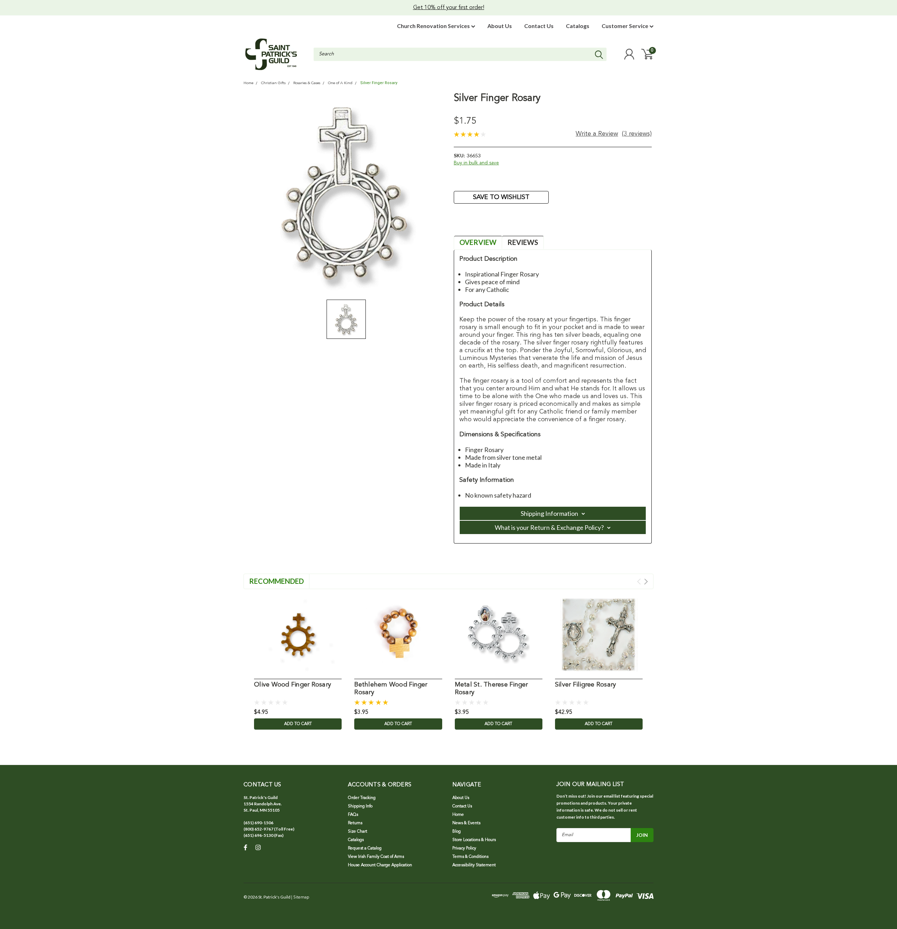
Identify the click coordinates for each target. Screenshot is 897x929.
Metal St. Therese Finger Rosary (491, 689)
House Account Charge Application (380, 865)
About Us (499, 25)
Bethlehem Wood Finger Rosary (390, 689)
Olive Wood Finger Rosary (292, 685)
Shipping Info (360, 806)
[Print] (481, 223)
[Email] (470, 223)
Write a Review (597, 134)
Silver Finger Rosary (378, 83)
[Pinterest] (504, 223)
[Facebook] (458, 223)
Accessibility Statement (474, 865)
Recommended (276, 581)
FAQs (353, 815)
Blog (456, 831)
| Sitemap (300, 897)
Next (646, 581)
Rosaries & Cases (306, 83)
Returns (355, 823)
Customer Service (625, 25)
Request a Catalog (365, 848)
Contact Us (539, 25)
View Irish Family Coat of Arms (376, 857)
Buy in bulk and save (476, 162)
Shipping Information (549, 513)
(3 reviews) (637, 134)
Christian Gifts (273, 83)
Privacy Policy (464, 848)
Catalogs (577, 25)
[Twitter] (493, 223)
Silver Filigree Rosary (585, 685)
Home (248, 83)
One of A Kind (340, 83)
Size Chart (357, 831)
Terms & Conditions (470, 857)
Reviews (522, 242)
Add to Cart (298, 724)
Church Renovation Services (434, 25)
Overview (478, 242)
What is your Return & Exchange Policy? (549, 527)
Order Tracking (362, 798)
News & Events (466, 823)
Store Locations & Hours (474, 840)
